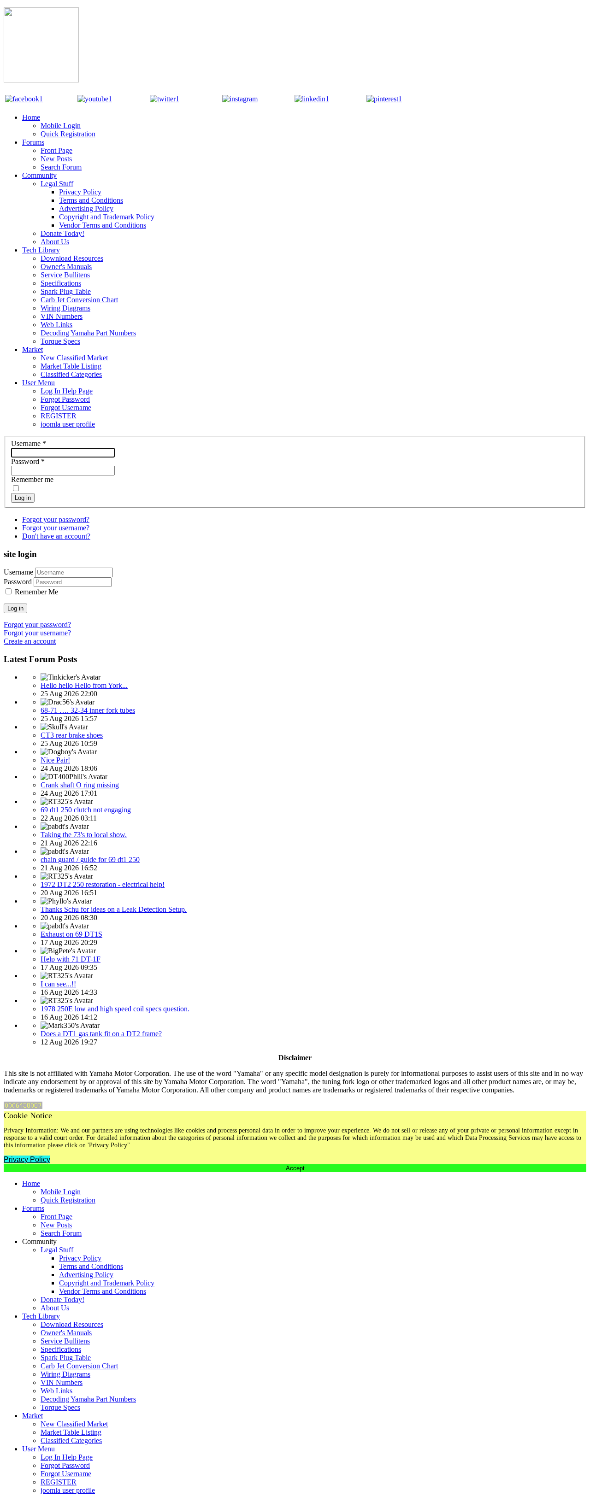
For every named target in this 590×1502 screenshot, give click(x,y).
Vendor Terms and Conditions (102, 225)
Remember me (32, 479)
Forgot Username (66, 407)
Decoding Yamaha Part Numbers (88, 333)
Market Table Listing (71, 366)
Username (28, 443)
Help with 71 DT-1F (70, 959)
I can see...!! (58, 984)
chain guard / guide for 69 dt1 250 (90, 859)
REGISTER (59, 416)
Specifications (61, 283)
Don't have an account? (56, 536)
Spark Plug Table (66, 291)
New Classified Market (74, 358)
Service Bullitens (65, 275)
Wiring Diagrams (65, 308)
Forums (33, 142)
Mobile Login (61, 125)
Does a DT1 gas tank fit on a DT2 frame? (101, 1034)
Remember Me (36, 592)
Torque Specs (60, 341)
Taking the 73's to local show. (84, 835)
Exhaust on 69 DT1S (71, 934)
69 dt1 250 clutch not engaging (86, 810)
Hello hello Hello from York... (84, 685)
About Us (55, 242)
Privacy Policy (80, 192)
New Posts (56, 159)
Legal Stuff (57, 184)
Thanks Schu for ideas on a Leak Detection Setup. (114, 909)
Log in (23, 497)
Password (28, 461)
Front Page (56, 150)
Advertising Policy (86, 208)
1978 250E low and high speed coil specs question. (115, 1009)
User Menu (38, 383)
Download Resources (72, 258)
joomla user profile (68, 424)
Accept (295, 1168)
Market (32, 349)
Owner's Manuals (66, 266)
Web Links (56, 325)
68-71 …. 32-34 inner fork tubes (88, 710)
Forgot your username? (55, 528)
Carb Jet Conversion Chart (79, 300)
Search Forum (61, 167)
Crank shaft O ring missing (80, 785)
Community (39, 175)
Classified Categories (71, 374)
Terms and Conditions (91, 200)
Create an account (30, 641)
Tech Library (41, 250)
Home (31, 117)
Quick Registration (68, 134)
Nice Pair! (55, 760)
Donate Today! (62, 233)
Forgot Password (65, 399)
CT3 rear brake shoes (72, 735)
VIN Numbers (62, 316)
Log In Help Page (67, 391)
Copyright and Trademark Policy (106, 217)
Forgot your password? (55, 519)
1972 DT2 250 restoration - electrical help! (103, 884)
